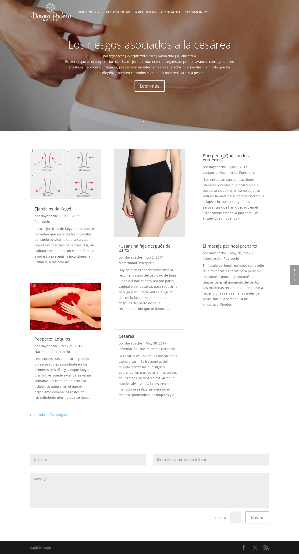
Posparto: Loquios (52, 339)
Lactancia (210, 172)
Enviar (257, 517)
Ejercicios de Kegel (53, 209)
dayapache (116, 56)
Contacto (170, 12)
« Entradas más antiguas (49, 414)
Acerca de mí (118, 12)
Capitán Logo (40, 547)
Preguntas (145, 12)
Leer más (150, 86)
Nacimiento (166, 56)
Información (128, 349)
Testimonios (196, 12)
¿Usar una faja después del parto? (145, 248)
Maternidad (128, 263)
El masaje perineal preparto (230, 246)
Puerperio (42, 221)
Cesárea (126, 336)
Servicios (87, 12)
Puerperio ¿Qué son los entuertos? (226, 158)
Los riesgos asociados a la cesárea (149, 44)
